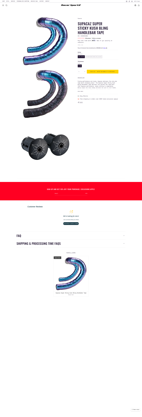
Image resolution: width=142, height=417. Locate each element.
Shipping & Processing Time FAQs (39, 243)
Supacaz (80, 18)
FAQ (19, 235)
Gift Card (137, 1)
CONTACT (47, 1)
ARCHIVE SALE (34, 1)
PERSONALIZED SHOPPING (23, 1)
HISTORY (41, 1)
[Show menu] (3, 5)
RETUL (7, 1)
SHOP (3, 1)
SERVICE (13, 1)
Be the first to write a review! (71, 223)
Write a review (96, 38)
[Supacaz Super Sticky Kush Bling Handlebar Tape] (71, 273)
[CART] (138, 5)
